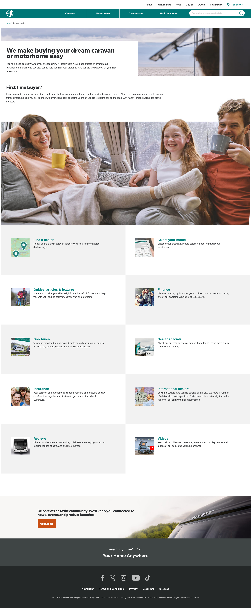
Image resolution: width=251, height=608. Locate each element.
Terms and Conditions (111, 589)
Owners (201, 5)
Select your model (172, 240)
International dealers (174, 389)
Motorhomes (103, 13)
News (178, 5)
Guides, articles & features (54, 289)
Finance (164, 289)
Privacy (133, 589)
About (149, 5)
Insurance (41, 389)
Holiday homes (168, 13)
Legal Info (149, 589)
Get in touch (216, 5)
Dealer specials (170, 339)
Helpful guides (164, 5)
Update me (46, 523)
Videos (163, 438)
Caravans (70, 13)
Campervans (136, 13)
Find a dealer (237, 5)
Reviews (40, 438)
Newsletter (88, 589)
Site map (164, 589)
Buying (189, 5)
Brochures (41, 339)
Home (8, 23)
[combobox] (217, 13)
